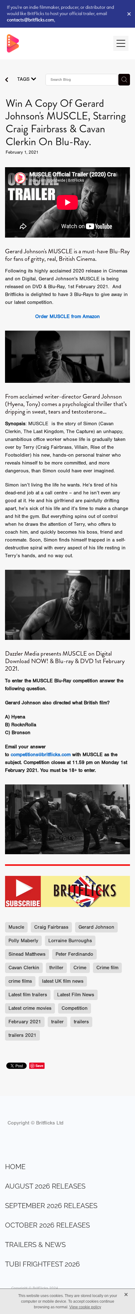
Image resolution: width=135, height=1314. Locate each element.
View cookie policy (85, 1307)
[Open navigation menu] (120, 43)
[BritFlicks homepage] (57, 43)
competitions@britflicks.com (41, 754)
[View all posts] (6, 80)
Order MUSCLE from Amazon (67, 316)
